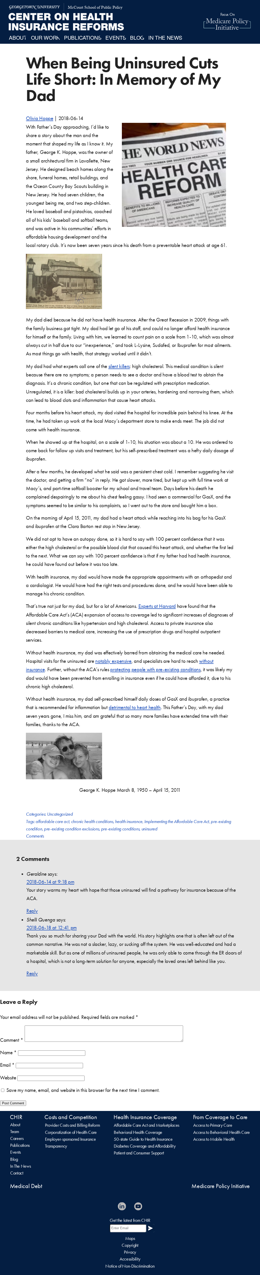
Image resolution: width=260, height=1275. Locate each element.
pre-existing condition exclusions (71, 829)
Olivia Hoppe (39, 118)
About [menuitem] (18, 37)
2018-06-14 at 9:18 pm (50, 882)
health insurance (128, 821)
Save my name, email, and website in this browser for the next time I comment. (83, 1090)
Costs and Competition (70, 1117)
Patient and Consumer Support (139, 1153)
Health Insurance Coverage (145, 1117)
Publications (20, 1145)
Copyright (130, 1245)
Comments (35, 836)
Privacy (130, 1252)
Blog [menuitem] (137, 37)
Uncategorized (60, 814)
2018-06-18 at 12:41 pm (51, 928)
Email (7, 1065)
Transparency (56, 1146)
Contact (16, 1173)
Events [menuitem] (115, 37)
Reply (32, 911)
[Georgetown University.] (34, 7)
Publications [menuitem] (82, 37)
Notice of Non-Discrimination (129, 1266)
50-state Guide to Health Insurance (143, 1139)
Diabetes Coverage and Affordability (144, 1146)
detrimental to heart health (134, 707)
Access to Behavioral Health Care (221, 1132)
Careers (17, 1138)
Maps (130, 1238)
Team (14, 1131)
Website (8, 1078)
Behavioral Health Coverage (138, 1132)
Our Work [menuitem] (45, 37)
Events (15, 1152)
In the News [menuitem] (165, 37)
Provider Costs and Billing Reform (72, 1125)
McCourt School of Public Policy (95, 8)
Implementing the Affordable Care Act (176, 821)
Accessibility (130, 1259)
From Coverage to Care (220, 1117)
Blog (14, 1159)
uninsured (149, 829)
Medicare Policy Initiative (220, 1186)
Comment (11, 1040)
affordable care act (52, 821)
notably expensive (113, 661)
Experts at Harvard (157, 606)
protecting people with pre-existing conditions (155, 669)
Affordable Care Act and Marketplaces (146, 1125)
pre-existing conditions (120, 829)
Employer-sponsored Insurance (70, 1139)
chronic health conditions (92, 821)
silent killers (119, 366)
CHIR (16, 1117)
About (15, 1124)
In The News (20, 1166)
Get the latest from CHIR (130, 1220)
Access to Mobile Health (214, 1139)
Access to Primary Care (212, 1125)
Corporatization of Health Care (71, 1132)
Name (8, 1052)
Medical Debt (26, 1186)
